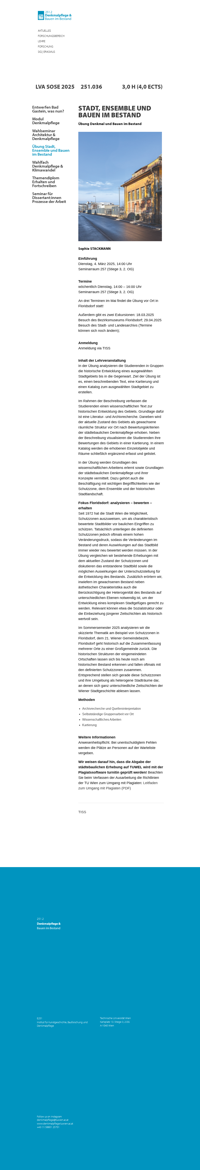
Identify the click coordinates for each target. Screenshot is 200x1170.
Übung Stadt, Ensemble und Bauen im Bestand (51, 150)
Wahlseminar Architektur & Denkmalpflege (46, 134)
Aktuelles (44, 30)
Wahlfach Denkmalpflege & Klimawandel (47, 166)
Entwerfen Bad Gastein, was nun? (48, 108)
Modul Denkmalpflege (46, 120)
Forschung (45, 46)
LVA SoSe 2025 (55, 86)
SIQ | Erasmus (46, 52)
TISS (82, 812)
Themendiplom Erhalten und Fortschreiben (45, 181)
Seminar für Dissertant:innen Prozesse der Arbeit (49, 197)
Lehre (41, 41)
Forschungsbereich (51, 36)
